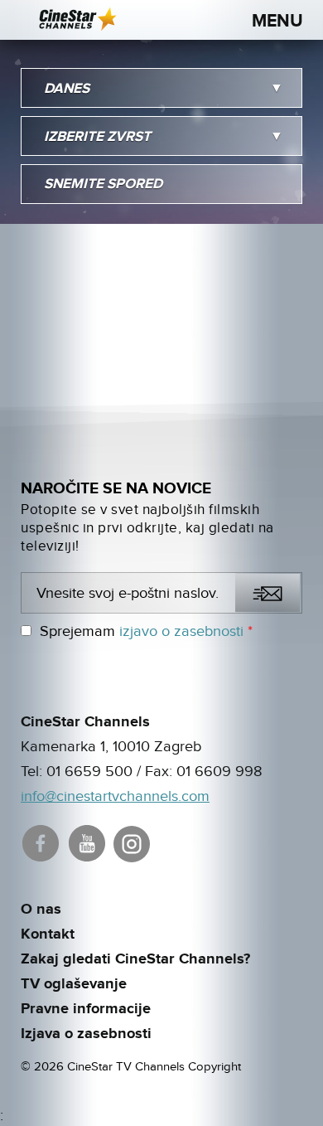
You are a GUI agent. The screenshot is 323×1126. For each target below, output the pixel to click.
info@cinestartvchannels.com (115, 796)
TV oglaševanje (74, 984)
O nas (41, 909)
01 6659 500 (89, 771)
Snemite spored (103, 184)
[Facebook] (42, 841)
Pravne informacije (86, 1009)
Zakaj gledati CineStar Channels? (135, 959)
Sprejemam (146, 631)
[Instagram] (132, 841)
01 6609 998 (219, 771)
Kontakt (48, 934)
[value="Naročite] (267, 593)
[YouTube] (88, 841)
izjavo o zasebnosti (181, 631)
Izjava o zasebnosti (86, 1034)
